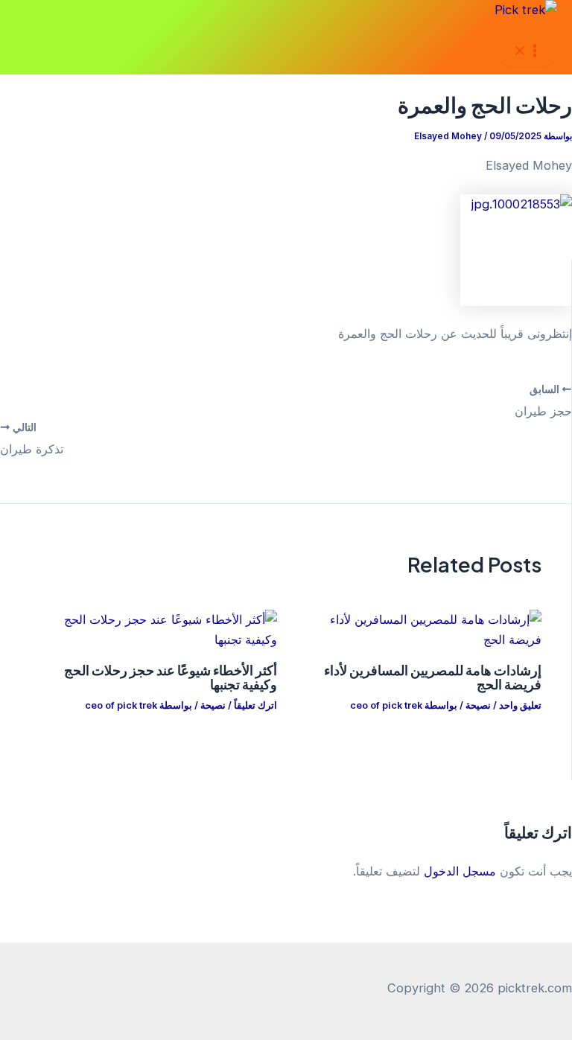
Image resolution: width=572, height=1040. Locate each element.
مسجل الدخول (460, 871)
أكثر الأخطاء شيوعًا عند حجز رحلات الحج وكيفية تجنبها (170, 676)
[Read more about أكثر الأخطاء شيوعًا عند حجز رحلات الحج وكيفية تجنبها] (153, 639)
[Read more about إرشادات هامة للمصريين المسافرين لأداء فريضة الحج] (418, 639)
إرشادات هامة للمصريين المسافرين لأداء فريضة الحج (432, 676)
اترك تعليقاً (255, 705)
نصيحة (478, 705)
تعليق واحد (520, 705)
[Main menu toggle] (527, 51)
